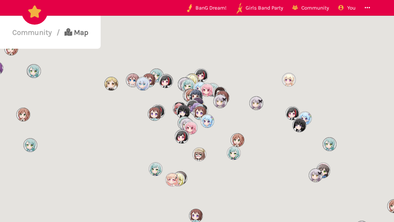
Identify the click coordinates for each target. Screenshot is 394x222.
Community (33, 32)
